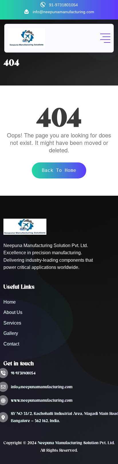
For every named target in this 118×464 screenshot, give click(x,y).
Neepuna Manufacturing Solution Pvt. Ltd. (76, 442)
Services (12, 323)
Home (9, 302)
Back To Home (59, 170)
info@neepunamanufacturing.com (63, 12)
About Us (12, 312)
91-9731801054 (63, 5)
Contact (11, 343)
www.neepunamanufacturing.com (41, 400)
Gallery (10, 333)
